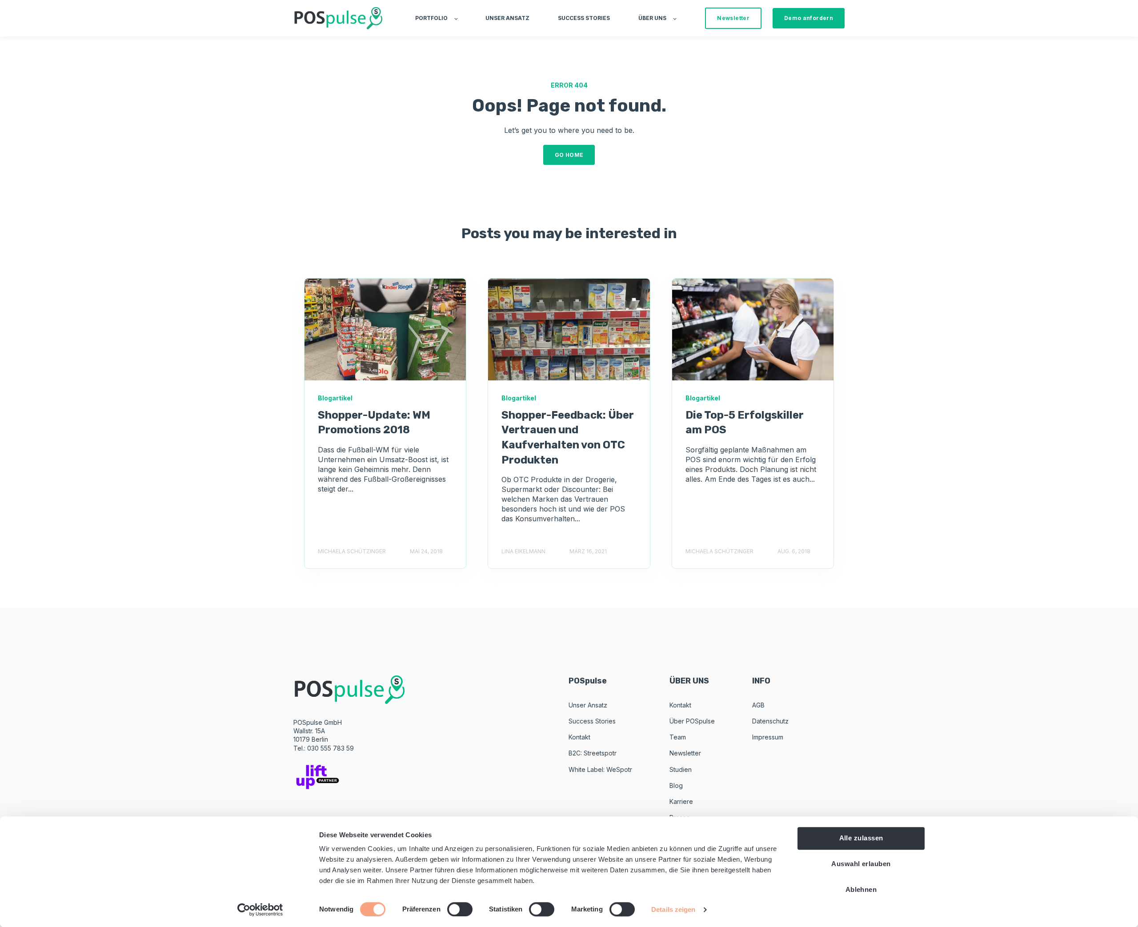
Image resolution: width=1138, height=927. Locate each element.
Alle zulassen (861, 838)
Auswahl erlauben (860, 863)
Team (677, 737)
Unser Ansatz (588, 705)
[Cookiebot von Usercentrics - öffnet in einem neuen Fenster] (260, 909)
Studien (680, 769)
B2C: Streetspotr (593, 753)
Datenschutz (770, 721)
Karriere (681, 801)
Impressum (767, 737)
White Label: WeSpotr (600, 769)
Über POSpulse (692, 721)
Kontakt (579, 737)
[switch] (460, 909)
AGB (758, 705)
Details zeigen (673, 909)
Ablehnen (861, 889)
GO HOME (569, 155)
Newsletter (685, 753)
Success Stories (592, 721)
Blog (676, 785)
